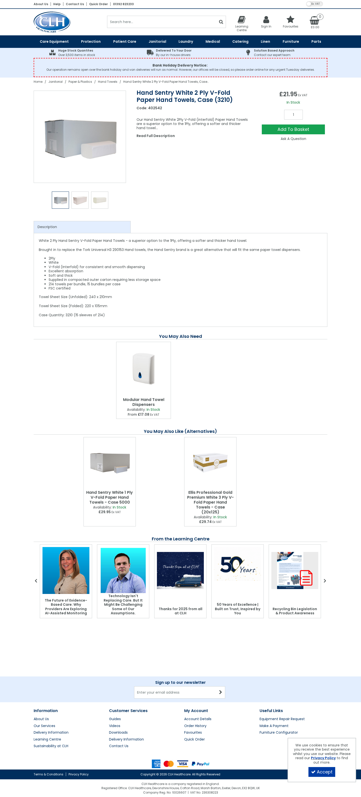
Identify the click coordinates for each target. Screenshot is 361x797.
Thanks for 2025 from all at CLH (180, 611)
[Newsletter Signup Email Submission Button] (221, 692)
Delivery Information (51, 732)
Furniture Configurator (279, 732)
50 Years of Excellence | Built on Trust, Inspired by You (237, 609)
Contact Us (75, 4)
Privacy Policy (79, 774)
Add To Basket (293, 129)
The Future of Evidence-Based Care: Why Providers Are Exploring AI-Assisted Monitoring (66, 607)
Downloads (118, 732)
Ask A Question (293, 138)
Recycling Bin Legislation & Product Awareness (295, 611)
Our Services (44, 726)
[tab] (82, 227)
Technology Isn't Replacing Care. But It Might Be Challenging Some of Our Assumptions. (123, 604)
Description (47, 226)
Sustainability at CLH (51, 746)
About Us (41, 4)
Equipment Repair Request (282, 719)
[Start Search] (221, 22)
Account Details (197, 719)
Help (57, 4)
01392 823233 (123, 4)
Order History (195, 726)
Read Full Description (156, 135)
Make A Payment (274, 726)
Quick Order (98, 4)
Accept (325, 772)
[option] (80, 137)
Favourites (193, 732)
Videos (114, 726)
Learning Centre (47, 739)
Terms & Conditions (48, 774)
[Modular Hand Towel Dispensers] (143, 368)
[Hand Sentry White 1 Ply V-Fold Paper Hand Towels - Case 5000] (109, 462)
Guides (115, 719)
